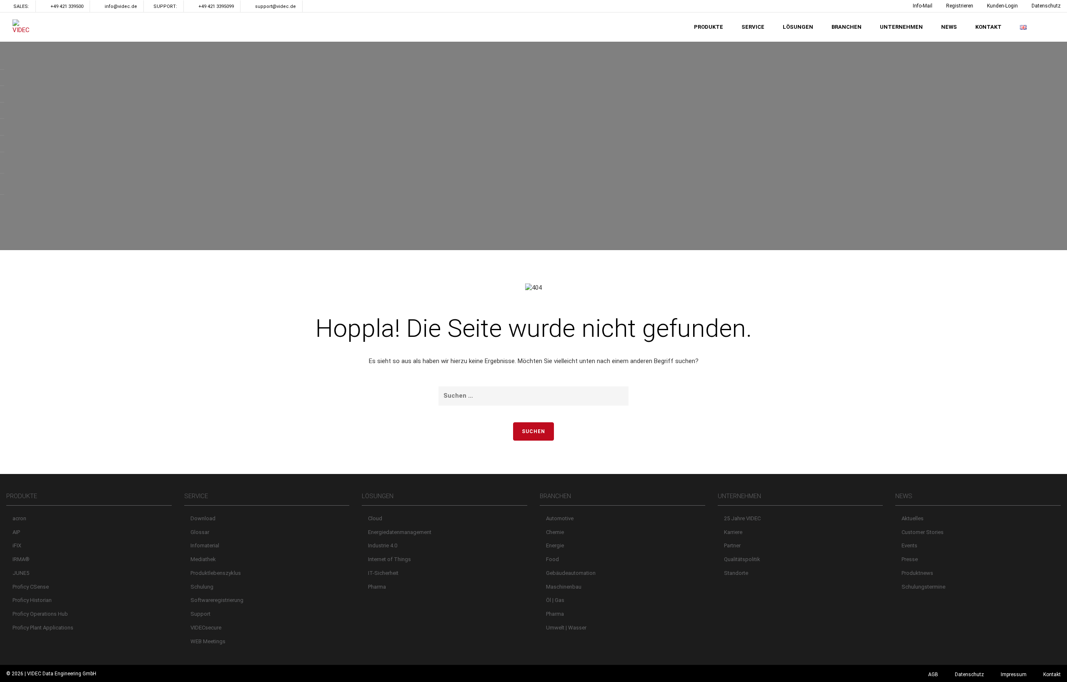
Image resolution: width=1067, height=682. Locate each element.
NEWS (949, 27)
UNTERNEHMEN (901, 27)
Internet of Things (389, 559)
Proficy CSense (31, 587)
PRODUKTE (708, 27)
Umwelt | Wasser (566, 627)
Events (909, 545)
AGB (933, 674)
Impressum (1014, 674)
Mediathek (203, 559)
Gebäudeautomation (571, 573)
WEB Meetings (207, 641)
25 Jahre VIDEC (742, 518)
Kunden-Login (1002, 6)
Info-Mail (922, 6)
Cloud (375, 518)
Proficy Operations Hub (40, 614)
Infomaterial (204, 545)
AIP (16, 532)
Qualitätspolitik (742, 559)
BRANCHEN (847, 27)
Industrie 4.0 (382, 545)
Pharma (377, 587)
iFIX (17, 545)
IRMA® (21, 559)
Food (552, 559)
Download (202, 518)
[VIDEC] (23, 27)
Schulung (201, 587)
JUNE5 (21, 573)
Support (200, 614)
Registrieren (959, 6)
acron (19, 518)
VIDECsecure (205, 627)
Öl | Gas (555, 600)
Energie (555, 545)
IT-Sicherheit (383, 573)
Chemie (555, 532)
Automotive (560, 518)
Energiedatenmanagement (399, 532)
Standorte (736, 573)
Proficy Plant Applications (43, 627)
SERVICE (752, 27)
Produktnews (917, 573)
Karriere (733, 532)
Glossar (199, 532)
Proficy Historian (32, 600)
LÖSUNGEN (798, 27)
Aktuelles (913, 518)
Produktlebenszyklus (215, 573)
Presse (910, 559)
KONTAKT (988, 27)
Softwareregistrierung (216, 600)
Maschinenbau (563, 587)
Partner (732, 545)
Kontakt (1052, 674)
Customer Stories (923, 532)
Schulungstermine (923, 587)
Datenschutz (1046, 6)
